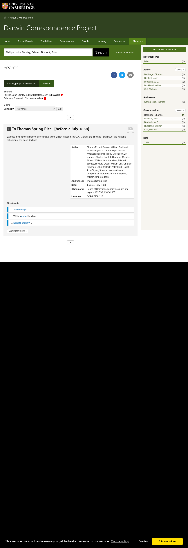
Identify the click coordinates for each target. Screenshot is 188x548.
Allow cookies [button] (167, 541)
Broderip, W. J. (151, 82)
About (13, 18)
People (85, 41)
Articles (46, 83)
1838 (146, 142)
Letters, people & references (21, 83)
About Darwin (25, 41)
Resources (119, 41)
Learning (101, 41)
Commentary (67, 41)
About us (138, 41)
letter (146, 61)
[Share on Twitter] (122, 75)
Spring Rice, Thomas (154, 102)
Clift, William (150, 89)
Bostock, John (151, 78)
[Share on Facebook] (114, 75)
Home (5, 17)
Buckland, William (153, 85)
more (180, 70)
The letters (46, 41)
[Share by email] (130, 75)
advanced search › (125, 52)
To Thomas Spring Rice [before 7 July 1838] (50, 129)
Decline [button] (143, 541)
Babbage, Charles (153, 74)
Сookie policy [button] (120, 541)
